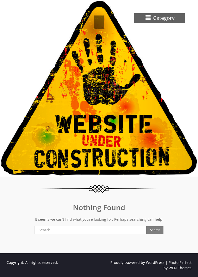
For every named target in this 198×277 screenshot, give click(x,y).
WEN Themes (180, 267)
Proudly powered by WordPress (137, 262)
